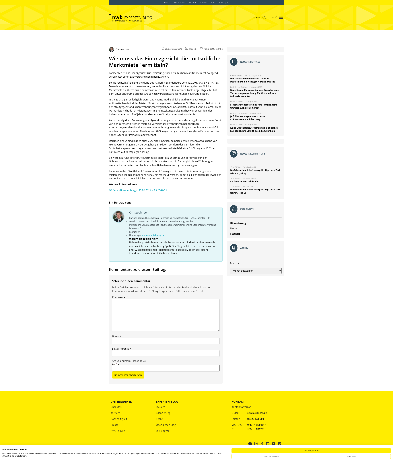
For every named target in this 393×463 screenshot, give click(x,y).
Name (116, 336)
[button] (279, 17)
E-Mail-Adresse (121, 348)
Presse (114, 425)
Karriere (115, 413)
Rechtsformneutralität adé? (244, 181)
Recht (159, 419)
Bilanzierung (163, 413)
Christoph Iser (138, 212)
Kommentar (120, 297)
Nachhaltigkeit (119, 419)
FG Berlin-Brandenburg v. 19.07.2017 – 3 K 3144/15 (138, 190)
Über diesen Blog (166, 425)
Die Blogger (162, 431)
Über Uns (116, 407)
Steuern (160, 407)
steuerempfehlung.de (153, 235)
